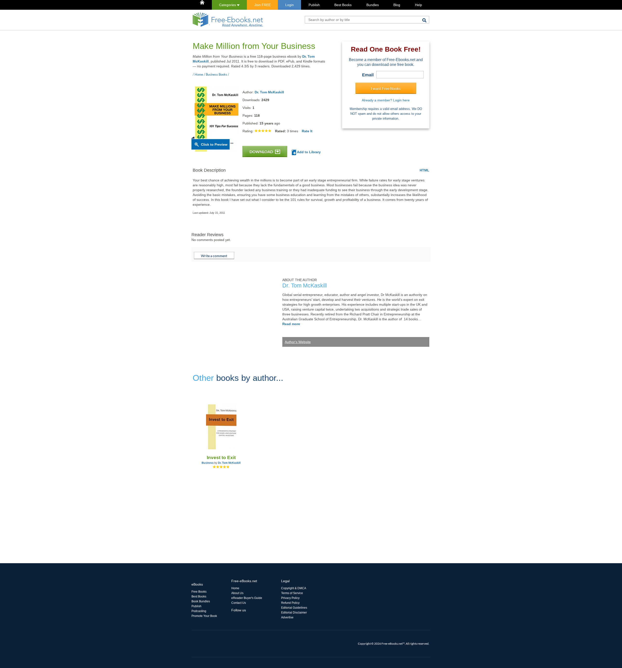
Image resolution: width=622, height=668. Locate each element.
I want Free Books (386, 88)
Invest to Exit (221, 457)
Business (208, 462)
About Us (237, 593)
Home (235, 588)
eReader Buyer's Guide (246, 598)
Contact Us (238, 603)
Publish (314, 5)
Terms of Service (292, 593)
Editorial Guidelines (294, 607)
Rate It (307, 131)
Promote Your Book (204, 616)
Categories (228, 5)
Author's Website (298, 342)
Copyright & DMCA (293, 588)
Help (418, 5)
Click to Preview (214, 144)
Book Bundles (200, 601)
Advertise (287, 617)
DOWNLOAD (262, 151)
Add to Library (308, 152)
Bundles (372, 5)
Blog (396, 5)
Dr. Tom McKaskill (269, 92)
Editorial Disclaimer (294, 612)
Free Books (199, 591)
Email (368, 74)
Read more (291, 324)
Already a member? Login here (386, 100)
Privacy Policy (290, 598)
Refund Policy (290, 603)
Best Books (343, 5)
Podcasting (198, 611)
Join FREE (262, 5)
